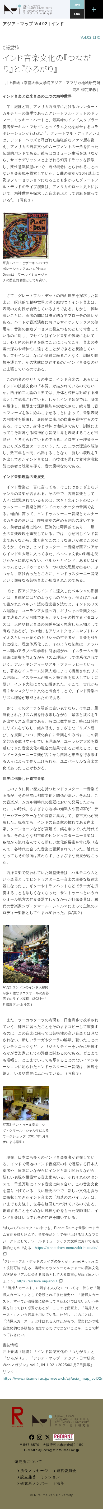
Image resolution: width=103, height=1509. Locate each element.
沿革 (60, 1483)
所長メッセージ (34, 1470)
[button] (94, 9)
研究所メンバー (34, 1483)
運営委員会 (66, 1470)
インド (57, 23)
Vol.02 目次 (91, 37)
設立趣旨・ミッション (40, 1477)
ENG (77, 13)
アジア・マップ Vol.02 (25, 23)
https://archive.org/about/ (38, 1281)
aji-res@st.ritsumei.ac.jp (58, 1450)
